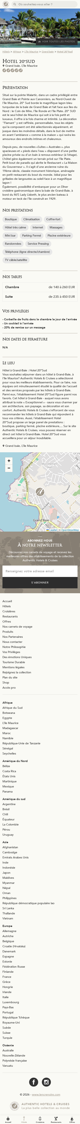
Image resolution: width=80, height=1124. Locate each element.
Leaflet (53, 530)
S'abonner (40, 582)
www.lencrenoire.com (46, 1095)
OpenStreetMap (70, 530)
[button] (40, 492)
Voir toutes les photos (58, 41)
